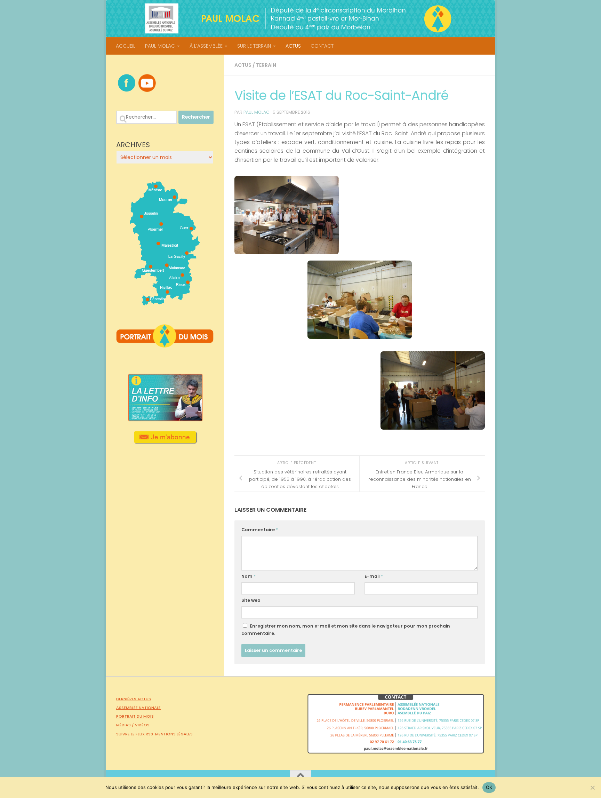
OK (489, 787)
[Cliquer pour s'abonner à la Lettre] (165, 441)
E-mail (373, 576)
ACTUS (293, 45)
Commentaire (259, 530)
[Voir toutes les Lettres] (165, 419)
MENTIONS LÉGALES (174, 734)
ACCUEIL (125, 45)
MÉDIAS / (125, 725)
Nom (248, 576)
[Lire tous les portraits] (165, 344)
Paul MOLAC (256, 112)
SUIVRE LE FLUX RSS (134, 734)
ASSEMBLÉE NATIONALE (138, 707)
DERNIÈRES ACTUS (133, 699)
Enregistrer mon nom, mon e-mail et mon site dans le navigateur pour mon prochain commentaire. (345, 629)
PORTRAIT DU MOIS (135, 716)
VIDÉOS (142, 725)
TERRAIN (266, 65)
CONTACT (322, 45)
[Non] (592, 787)
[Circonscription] (165, 303)
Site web (251, 600)
